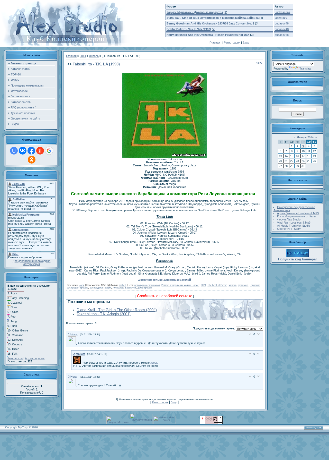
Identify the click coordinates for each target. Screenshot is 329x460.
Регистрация (232, 42)
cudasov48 (282, 23)
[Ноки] (73, 343)
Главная (214, 42)
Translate (305, 68)
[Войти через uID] (14, 151)
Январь (94, 55)
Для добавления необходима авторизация (31, 262)
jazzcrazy (281, 17)
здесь (154, 362)
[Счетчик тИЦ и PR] (211, 422)
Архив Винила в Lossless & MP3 (298, 213)
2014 (83, 55)
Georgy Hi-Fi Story (289, 228)
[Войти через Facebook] (31, 151)
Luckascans (282, 12)
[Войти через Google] (49, 151)
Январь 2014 (305, 137)
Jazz (81, 285)
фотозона (243, 285)
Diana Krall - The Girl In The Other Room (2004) (117, 310)
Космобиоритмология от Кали (296, 216)
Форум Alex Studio (288, 219)
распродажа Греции (100, 287)
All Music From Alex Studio (293, 225)
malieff (122, 285)
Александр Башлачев (124, 287)
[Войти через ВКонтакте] (22, 151)
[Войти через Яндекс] (40, 151)
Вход (246, 42)
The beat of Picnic (217, 285)
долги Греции (145, 287)
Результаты (15, 358)
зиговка (232, 285)
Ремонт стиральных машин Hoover (180, 285)
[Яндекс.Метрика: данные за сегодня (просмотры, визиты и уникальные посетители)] (117, 420)
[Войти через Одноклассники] (31, 160)
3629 (203, 285)
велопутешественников (147, 285)
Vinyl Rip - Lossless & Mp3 (293, 222)
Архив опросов (34, 358)
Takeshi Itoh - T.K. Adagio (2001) (104, 314)
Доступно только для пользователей (164, 279)
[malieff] (78, 362)
